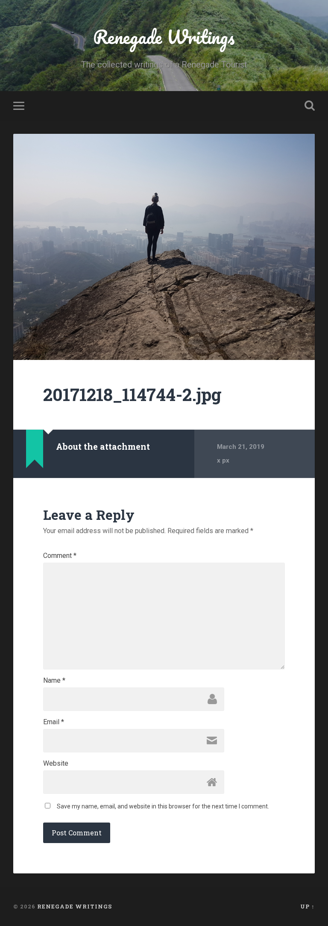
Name (54, 680)
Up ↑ (307, 906)
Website (55, 763)
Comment (59, 555)
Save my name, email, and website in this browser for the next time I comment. (163, 806)
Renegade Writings (164, 36)
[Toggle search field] (310, 105)
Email (53, 722)
